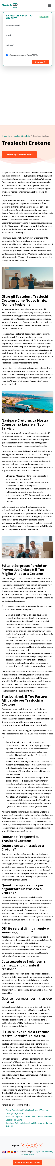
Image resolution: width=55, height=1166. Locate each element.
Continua (39, 62)
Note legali (35, 1151)
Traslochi (6, 136)
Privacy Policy (47, 1151)
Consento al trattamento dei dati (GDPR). (23, 55)
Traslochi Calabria (21, 136)
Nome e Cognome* (13, 25)
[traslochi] (10, 5)
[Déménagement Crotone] (6, 1152)
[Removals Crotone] (3, 1152)
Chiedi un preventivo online (19, 154)
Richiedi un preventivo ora (27, 1162)
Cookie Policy (28, 1154)
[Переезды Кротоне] (15, 1152)
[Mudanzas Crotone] (12, 1152)
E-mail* (8, 35)
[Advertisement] (27, 95)
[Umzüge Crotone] (9, 1152)
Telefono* (10, 45)
